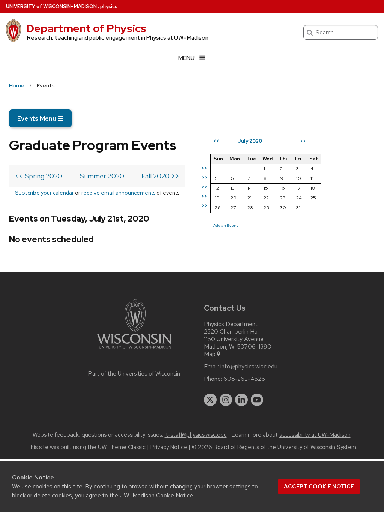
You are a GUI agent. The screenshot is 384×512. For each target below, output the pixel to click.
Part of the (134, 373)
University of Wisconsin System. (317, 447)
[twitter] (210, 400)
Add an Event (225, 225)
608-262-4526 (244, 379)
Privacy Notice (168, 447)
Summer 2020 (102, 176)
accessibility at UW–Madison (315, 435)
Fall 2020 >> (160, 176)
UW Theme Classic (122, 447)
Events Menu (40, 118)
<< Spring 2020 (38, 176)
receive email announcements (118, 192)
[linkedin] (241, 400)
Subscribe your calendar (44, 192)
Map (210, 354)
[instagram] (226, 400)
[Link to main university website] (134, 350)
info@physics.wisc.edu (249, 366)
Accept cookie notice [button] (319, 486)
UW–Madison (51, 6)
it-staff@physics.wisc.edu (196, 435)
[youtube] (257, 400)
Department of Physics (86, 28)
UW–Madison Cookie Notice (156, 495)
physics (108, 6)
